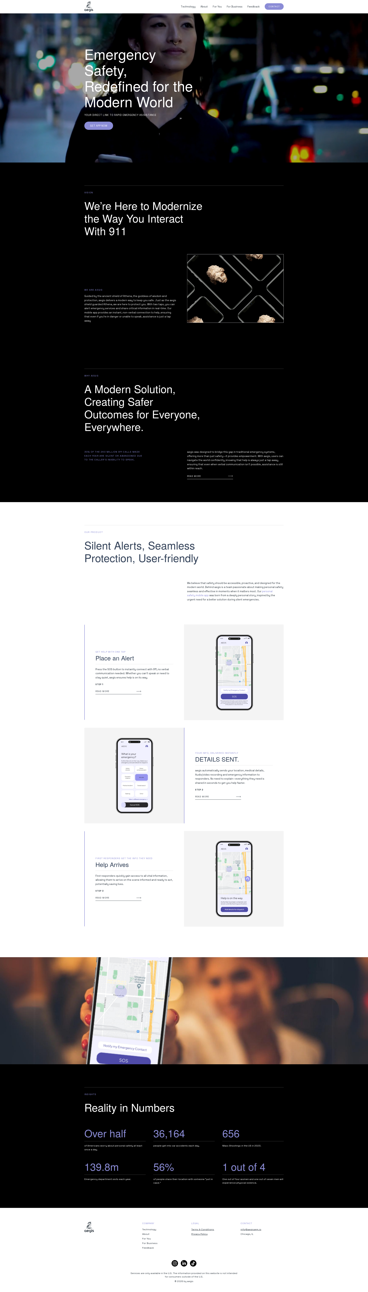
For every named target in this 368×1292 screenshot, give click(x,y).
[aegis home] (88, 7)
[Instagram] (175, 1263)
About (204, 6)
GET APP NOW (98, 125)
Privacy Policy (199, 1234)
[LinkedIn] (184, 1263)
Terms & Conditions (202, 1229)
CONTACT (274, 6)
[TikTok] (193, 1263)
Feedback (253, 6)
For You (217, 6)
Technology (188, 6)
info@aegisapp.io (251, 1229)
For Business (234, 6)
